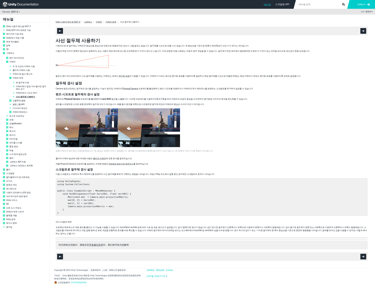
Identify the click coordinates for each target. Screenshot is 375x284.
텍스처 (12, 131)
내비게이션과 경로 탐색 (17, 196)
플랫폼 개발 (11, 215)
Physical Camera (130, 88)
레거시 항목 (11, 223)
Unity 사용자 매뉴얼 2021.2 (18, 26)
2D (7, 49)
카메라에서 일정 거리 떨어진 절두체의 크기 (31, 87)
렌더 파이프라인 (16, 58)
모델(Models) (15, 123)
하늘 (11, 150)
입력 (8, 45)
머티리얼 (13, 139)
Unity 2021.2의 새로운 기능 (18, 30)
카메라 (12, 62)
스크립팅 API (282, 4)
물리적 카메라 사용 (21, 70)
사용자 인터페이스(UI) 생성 (18, 192)
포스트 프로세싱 (16, 116)
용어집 (9, 227)
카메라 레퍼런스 (20, 112)
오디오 (9, 181)
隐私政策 (160, 270)
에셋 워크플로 (12, 41)
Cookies (169, 270)
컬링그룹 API (18, 104)
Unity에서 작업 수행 (15, 38)
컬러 (11, 158)
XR (7, 204)
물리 (8, 169)
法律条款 (150, 270)
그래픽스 (10, 53)
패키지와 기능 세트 (14, 34)
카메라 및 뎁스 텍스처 (22, 74)
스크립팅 (10, 173)
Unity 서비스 (11, 200)
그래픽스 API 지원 (17, 162)
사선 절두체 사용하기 (25, 97)
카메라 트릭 (18, 78)
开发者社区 (95, 245)
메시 (11, 127)
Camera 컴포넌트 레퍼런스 (121, 164)
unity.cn (361, 4)
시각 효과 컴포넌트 (18, 154)
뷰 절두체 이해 (22, 82)
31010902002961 (79, 282)
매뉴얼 (267, 4)
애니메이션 (11, 189)
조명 (11, 120)
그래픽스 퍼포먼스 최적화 (21, 165)
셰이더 (12, 135)
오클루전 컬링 (19, 100)
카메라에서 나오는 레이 (26, 93)
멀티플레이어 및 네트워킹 (18, 177)
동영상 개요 (11, 185)
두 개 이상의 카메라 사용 (24, 66)
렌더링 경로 (124, 76)
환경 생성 (13, 146)
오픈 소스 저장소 (13, 208)
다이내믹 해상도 (20, 108)
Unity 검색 (10, 219)
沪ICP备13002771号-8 (156, 276)
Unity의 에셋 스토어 (15, 211)
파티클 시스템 (15, 142)
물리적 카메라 (99, 158)
